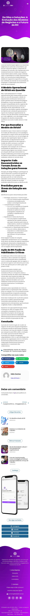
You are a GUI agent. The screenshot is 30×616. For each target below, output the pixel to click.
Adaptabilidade (8, 350)
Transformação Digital (19, 351)
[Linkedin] (16, 597)
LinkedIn (16, 529)
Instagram (15, 526)
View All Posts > (15, 378)
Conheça (15, 470)
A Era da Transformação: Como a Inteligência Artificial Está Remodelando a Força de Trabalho (18, 460)
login (14, 393)
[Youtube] (20, 597)
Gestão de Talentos (20, 350)
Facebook (16, 536)
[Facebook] (9, 597)
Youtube (16, 533)
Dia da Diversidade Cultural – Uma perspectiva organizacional (18, 448)
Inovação (6, 351)
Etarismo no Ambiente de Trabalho (17, 429)
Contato (15, 584)
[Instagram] (13, 597)
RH (10, 351)
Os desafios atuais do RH (17, 418)
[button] (27, 3)
